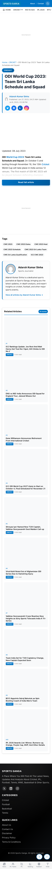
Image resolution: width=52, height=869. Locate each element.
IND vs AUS (30, 10)
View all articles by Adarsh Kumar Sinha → (24, 295)
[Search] (47, 3)
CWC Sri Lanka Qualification (15, 255)
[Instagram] (17, 788)
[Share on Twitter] (7, 108)
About (32, 4)
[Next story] (47, 856)
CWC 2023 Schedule (12, 249)
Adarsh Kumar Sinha (19, 96)
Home (4, 62)
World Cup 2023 (15, 157)
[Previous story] (39, 856)
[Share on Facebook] (13, 108)
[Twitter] (4, 788)
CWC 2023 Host (40, 244)
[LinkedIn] (11, 788)
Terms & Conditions (11, 842)
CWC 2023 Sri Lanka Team (35, 249)
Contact (41, 4)
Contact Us (7, 829)
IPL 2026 (40, 10)
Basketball (7, 808)
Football (6, 804)
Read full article (26, 182)
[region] (26, 35)
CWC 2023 (8, 244)
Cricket (45, 164)
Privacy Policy (9, 837)
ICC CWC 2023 (37, 255)
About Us (6, 825)
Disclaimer (7, 833)
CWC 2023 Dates (23, 244)
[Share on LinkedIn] (20, 108)
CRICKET (12, 62)
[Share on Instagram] (26, 108)
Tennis (5, 813)
